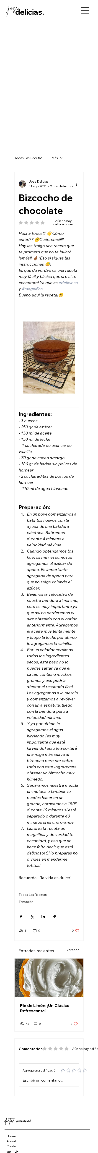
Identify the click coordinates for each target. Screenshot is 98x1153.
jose (13, 8)
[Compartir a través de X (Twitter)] (32, 917)
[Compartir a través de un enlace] (54, 917)
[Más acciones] (76, 184)
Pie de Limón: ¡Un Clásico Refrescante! (45, 1008)
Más (55, 158)
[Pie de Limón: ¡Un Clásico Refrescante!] (49, 978)
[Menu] (85, 10)
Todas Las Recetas (28, 158)
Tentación (26, 902)
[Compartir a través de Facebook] (21, 917)
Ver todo (73, 950)
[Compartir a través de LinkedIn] (43, 917)
